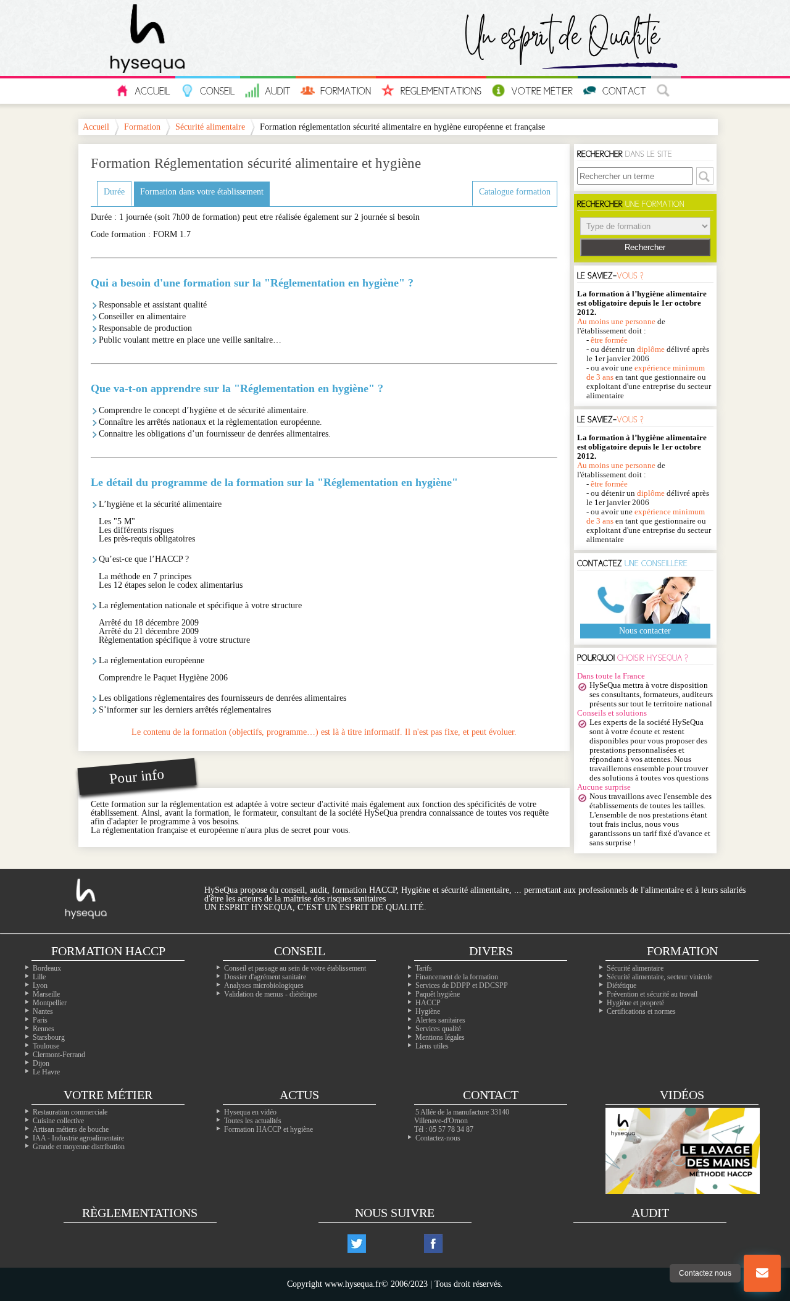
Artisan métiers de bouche (71, 1129)
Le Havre (46, 1072)
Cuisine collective (58, 1120)
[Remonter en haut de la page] (762, 1223)
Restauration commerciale (70, 1112)
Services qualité (438, 1028)
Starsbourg (49, 1037)
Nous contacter (645, 630)
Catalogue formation (515, 191)
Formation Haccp (108, 951)
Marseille (46, 994)
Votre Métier (542, 90)
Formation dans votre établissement (202, 191)
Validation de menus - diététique (270, 994)
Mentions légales (440, 1037)
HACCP (428, 1002)
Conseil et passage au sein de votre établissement (295, 968)
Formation (345, 90)
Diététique (621, 985)
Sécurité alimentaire (210, 127)
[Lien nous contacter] (762, 1273)
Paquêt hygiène (437, 994)
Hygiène (427, 1011)
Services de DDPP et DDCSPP (461, 985)
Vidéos (682, 1095)
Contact (624, 90)
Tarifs (423, 968)
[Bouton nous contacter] (762, 1273)
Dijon (41, 1063)
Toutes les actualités (252, 1120)
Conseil (217, 90)
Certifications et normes (641, 1011)
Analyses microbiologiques (264, 985)
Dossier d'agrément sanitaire (265, 977)
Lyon (40, 985)
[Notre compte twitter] (356, 1243)
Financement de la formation (456, 977)
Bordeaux (47, 968)
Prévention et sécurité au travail (652, 994)
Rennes (43, 1028)
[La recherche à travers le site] (666, 91)
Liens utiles (432, 1046)
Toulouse (46, 1046)
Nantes (43, 1011)
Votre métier (108, 1095)
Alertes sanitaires (440, 1020)
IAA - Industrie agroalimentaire (78, 1138)
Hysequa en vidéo (250, 1112)
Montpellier (50, 1002)
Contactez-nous (437, 1138)
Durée (114, 191)
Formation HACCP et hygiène (268, 1129)
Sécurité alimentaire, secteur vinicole (659, 977)
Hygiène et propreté (635, 1002)
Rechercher (645, 247)
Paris (40, 1020)
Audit (278, 90)
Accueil (152, 90)
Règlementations (441, 90)
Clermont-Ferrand (59, 1054)
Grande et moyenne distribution (79, 1146)
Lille (39, 977)
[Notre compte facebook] (433, 1243)
